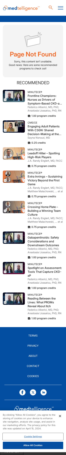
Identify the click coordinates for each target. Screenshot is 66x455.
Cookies (33, 376)
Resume (14, 96)
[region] (33, 431)
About (33, 356)
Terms (33, 335)
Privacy (33, 345)
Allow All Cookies (32, 445)
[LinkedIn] (43, 392)
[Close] (60, 416)
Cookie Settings (33, 436)
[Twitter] (33, 392)
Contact (33, 366)
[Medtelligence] (21, 8)
